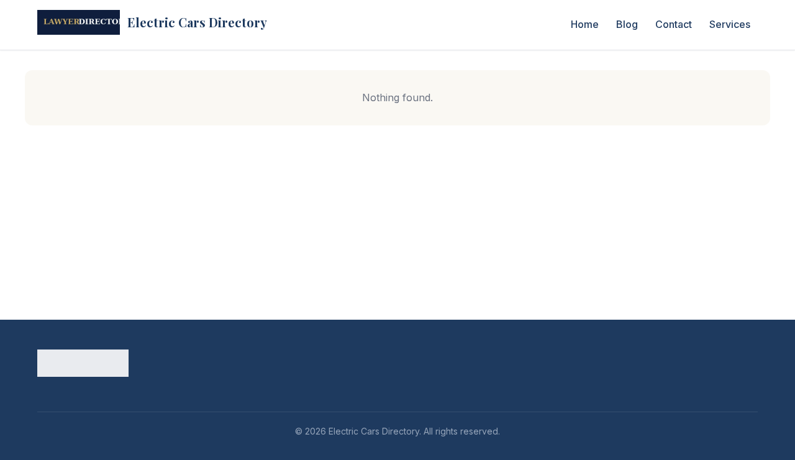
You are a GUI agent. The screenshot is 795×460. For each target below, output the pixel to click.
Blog (627, 24)
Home (585, 24)
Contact (673, 24)
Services (729, 24)
